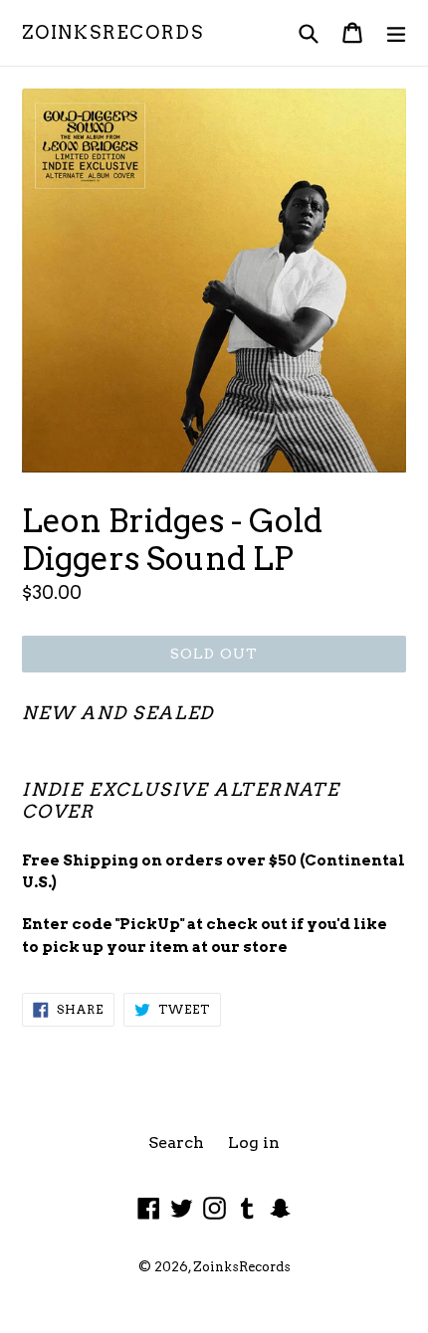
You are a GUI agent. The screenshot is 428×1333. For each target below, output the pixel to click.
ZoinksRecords (112, 32)
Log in (254, 1142)
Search (176, 1142)
